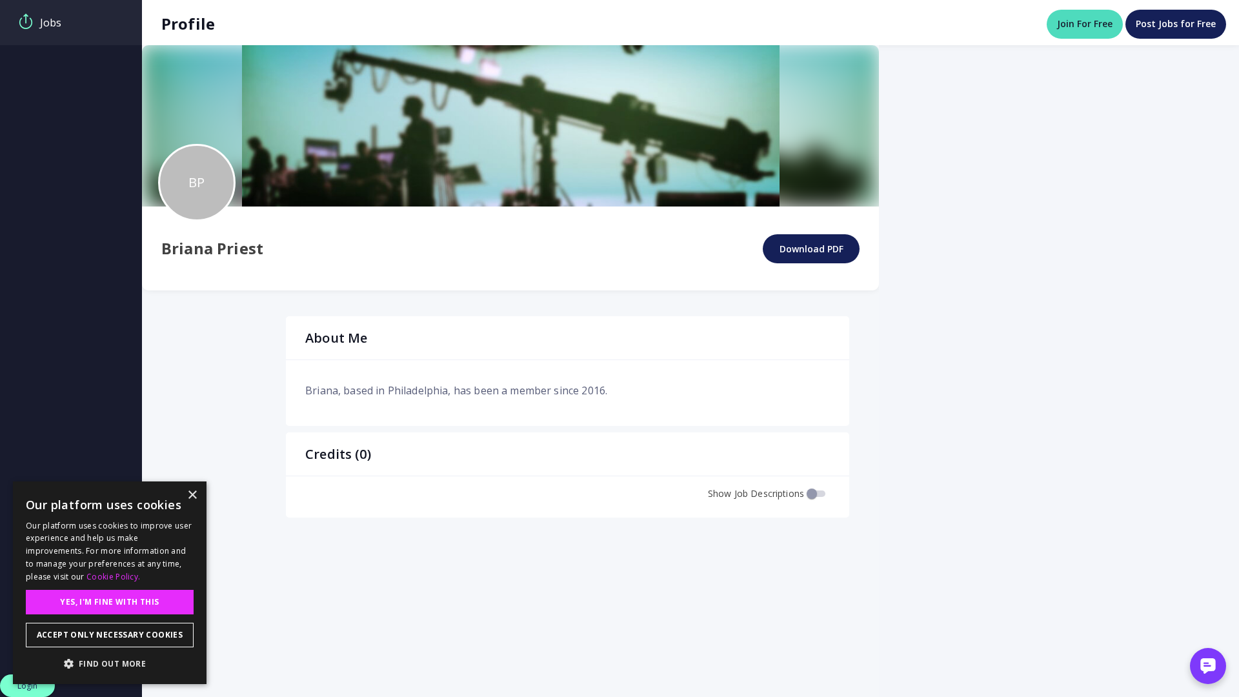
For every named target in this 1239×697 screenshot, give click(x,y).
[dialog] (109, 582)
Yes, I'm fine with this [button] (109, 601)
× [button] (192, 495)
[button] (110, 663)
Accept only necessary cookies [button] (110, 634)
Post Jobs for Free (1176, 23)
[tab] (71, 22)
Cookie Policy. (113, 576)
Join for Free (1085, 23)
